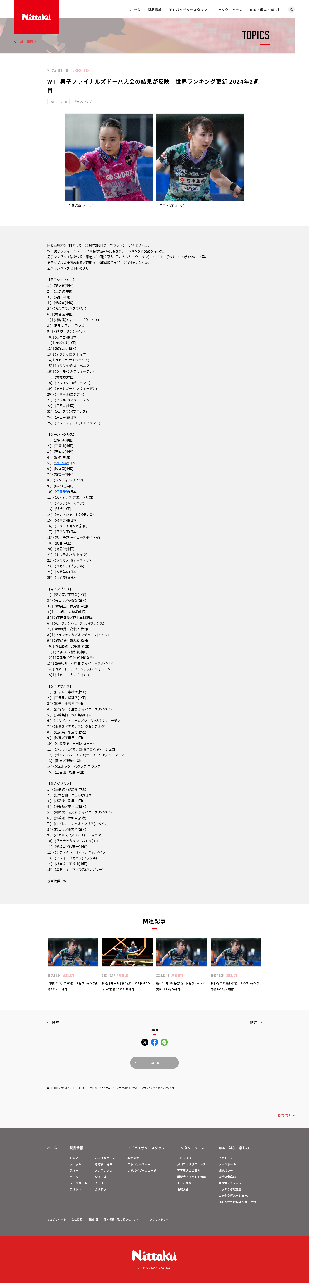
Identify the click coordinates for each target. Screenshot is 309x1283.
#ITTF (64, 101)
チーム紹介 (184, 1183)
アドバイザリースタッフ (188, 9)
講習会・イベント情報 (191, 1176)
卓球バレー (226, 1170)
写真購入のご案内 (188, 1170)
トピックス (184, 1158)
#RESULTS (81, 70)
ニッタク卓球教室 (230, 1189)
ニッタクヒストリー (156, 1219)
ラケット (75, 1164)
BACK (154, 1062)
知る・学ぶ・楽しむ (265, 9)
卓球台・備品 (103, 1164)
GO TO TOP (283, 1116)
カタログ (101, 1189)
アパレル (75, 1189)
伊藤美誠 (62, 491)
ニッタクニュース (228, 9)
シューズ (101, 1176)
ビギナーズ (226, 1158)
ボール (74, 1176)
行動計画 (93, 1219)
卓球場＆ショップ (230, 1183)
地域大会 (183, 1189)
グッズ (99, 1183)
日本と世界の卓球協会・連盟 (237, 1201)
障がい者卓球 (227, 1176)
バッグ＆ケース (105, 1158)
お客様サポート (56, 1219)
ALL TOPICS (28, 41)
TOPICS (80, 1087)
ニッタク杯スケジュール (234, 1195)
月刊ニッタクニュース (191, 1164)
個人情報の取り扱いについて (121, 1219)
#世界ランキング (82, 101)
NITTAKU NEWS (62, 1087)
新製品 (74, 1158)
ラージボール (78, 1183)
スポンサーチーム (139, 1164)
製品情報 (155, 9)
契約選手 (133, 1158)
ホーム (135, 9)
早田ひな (61, 463)
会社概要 (77, 1219)
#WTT (52, 101)
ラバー (74, 1170)
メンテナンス (103, 1170)
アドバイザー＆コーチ (141, 1170)
